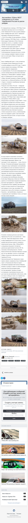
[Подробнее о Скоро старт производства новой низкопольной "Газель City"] (13, 464)
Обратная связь (11, 513)
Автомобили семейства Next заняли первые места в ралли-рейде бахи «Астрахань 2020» (14, 455)
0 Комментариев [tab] (8, 383)
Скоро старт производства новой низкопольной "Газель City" (14, 469)
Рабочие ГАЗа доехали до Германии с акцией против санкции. (14, 484)
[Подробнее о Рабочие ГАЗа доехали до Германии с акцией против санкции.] (13, 480)
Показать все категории (14, 503)
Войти (14, 418)
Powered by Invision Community (14, 516)
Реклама (19, 513)
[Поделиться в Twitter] (2, 378)
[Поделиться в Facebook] (4, 378)
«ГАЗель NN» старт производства (10, 440)
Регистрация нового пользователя (14, 411)
